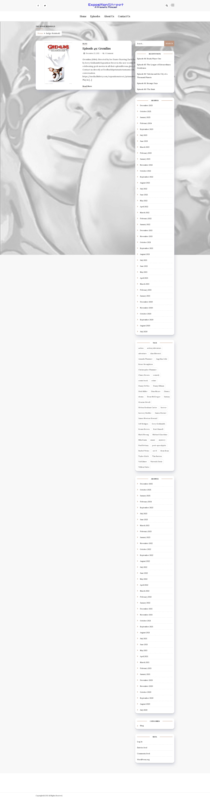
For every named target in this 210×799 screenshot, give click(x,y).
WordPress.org (143, 759)
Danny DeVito (143, 386)
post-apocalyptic (159, 445)
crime (153, 380)
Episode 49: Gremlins (97, 48)
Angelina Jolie (161, 359)
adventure (142, 353)
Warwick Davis (156, 461)
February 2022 (146, 218)
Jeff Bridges (143, 424)
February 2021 (145, 290)
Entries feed (142, 748)
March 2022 (144, 212)
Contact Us (124, 16)
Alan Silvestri (155, 353)
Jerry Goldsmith (158, 424)
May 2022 (143, 201)
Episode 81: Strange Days (147, 83)
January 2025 (145, 117)
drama (140, 397)
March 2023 (144, 147)
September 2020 (146, 320)
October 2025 (145, 111)
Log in (139, 742)
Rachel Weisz (143, 451)
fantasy (167, 397)
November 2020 (146, 308)
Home (83, 16)
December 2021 (146, 230)
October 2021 (145, 242)
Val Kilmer (142, 461)
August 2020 (145, 326)
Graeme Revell (144, 402)
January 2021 (145, 296)
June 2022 (144, 195)
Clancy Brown (143, 375)
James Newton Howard (147, 418)
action (140, 348)
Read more (87, 86)
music (152, 440)
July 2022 (143, 189)
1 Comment (109, 53)
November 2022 (146, 165)
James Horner (160, 413)
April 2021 (144, 278)
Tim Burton (157, 456)
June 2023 (144, 141)
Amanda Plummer (145, 359)
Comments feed (143, 753)
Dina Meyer (155, 391)
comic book (143, 380)
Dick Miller (142, 391)
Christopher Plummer (147, 370)
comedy (156, 375)
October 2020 (145, 314)
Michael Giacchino (160, 435)
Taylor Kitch (143, 456)
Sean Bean (165, 451)
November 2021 (146, 236)
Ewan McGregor (153, 397)
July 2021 (143, 260)
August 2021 (145, 254)
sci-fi (155, 451)
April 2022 (144, 207)
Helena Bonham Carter (147, 407)
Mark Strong (143, 435)
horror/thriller (144, 413)
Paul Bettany (143, 445)
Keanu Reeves (144, 429)
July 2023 (143, 135)
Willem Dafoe (143, 467)
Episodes (95, 16)
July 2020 (143, 332)
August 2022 (145, 183)
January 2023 (145, 159)
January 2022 (145, 224)
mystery (162, 440)
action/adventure (154, 348)
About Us (109, 16)
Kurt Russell (158, 429)
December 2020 (146, 302)
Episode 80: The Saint (146, 89)
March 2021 (144, 284)
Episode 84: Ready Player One (149, 59)
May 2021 (143, 272)
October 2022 (145, 171)
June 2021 (144, 266)
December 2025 (146, 105)
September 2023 (146, 129)
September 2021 (146, 248)
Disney (167, 391)
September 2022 (146, 177)
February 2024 (146, 123)
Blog (85, 44)
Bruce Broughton (145, 364)
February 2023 (146, 153)
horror (163, 407)
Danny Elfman (158, 386)
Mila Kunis (142, 440)
